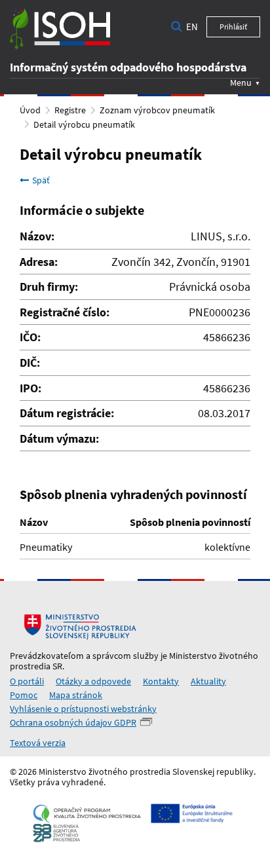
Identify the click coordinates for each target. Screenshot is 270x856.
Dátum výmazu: (59, 439)
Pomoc (23, 695)
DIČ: (30, 363)
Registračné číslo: (64, 312)
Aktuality (208, 681)
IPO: (30, 388)
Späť (41, 180)
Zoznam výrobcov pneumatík (157, 110)
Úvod (30, 110)
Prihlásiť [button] (233, 26)
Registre (70, 110)
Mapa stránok (75, 695)
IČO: (30, 337)
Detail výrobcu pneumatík (84, 124)
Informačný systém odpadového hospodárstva (128, 67)
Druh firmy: (49, 287)
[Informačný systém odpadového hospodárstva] (60, 29)
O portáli (27, 681)
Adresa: (39, 262)
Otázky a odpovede (93, 681)
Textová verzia (38, 743)
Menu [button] (241, 82)
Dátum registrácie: (67, 413)
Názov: (37, 236)
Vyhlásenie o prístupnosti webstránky (83, 709)
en (192, 26)
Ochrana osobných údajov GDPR (73, 722)
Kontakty (161, 681)
